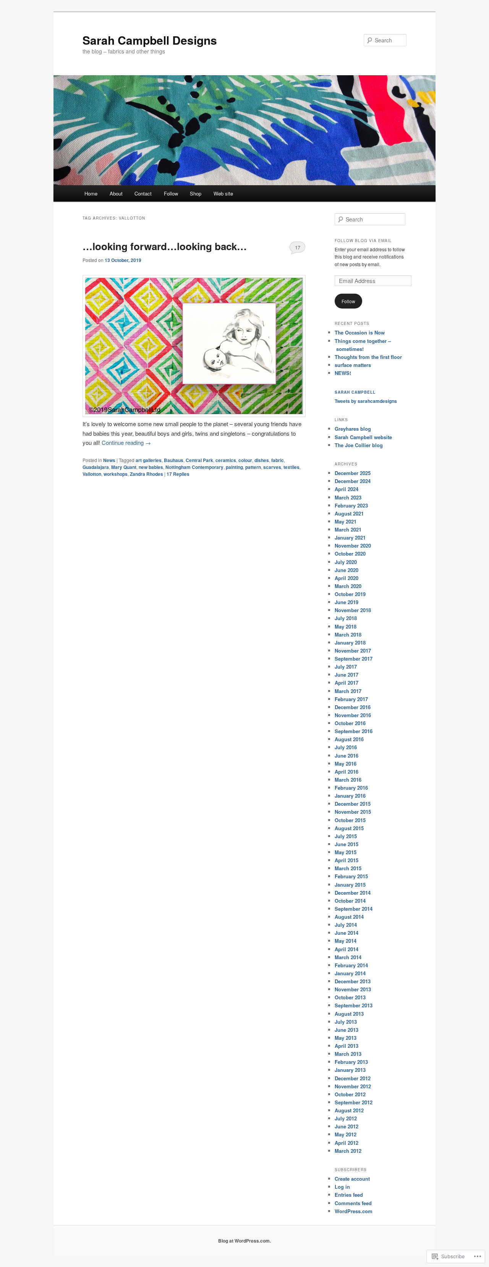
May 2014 (345, 940)
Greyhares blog (353, 428)
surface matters (353, 364)
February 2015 (351, 876)
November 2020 (353, 545)
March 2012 (348, 1150)
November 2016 (353, 715)
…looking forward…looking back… (165, 246)
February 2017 (351, 699)
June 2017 (346, 674)
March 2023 (348, 497)
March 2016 (348, 779)
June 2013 (346, 1029)
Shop (195, 193)
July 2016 (346, 747)
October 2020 (350, 553)
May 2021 (345, 521)
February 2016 (351, 787)
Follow (171, 193)
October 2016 (350, 723)
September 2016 (353, 731)
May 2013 (345, 1037)
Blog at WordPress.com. (244, 1240)
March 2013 (348, 1053)
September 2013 (353, 1005)
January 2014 (350, 973)
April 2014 (346, 949)
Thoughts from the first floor (368, 356)
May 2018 (345, 626)
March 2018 (348, 634)
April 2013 (346, 1045)
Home (90, 193)
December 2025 (353, 473)
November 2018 (353, 610)
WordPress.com (353, 1211)
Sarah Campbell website (363, 437)
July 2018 (346, 618)
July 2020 (346, 562)
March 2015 (348, 868)
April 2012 (346, 1142)
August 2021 (349, 513)
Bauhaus (173, 460)
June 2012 (346, 1126)
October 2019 (350, 594)
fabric (277, 460)
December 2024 (353, 481)
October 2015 (350, 820)
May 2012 (345, 1134)
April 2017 (346, 682)
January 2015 (350, 884)
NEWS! (343, 373)
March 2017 (348, 691)
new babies (151, 467)
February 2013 (351, 1061)
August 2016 (349, 739)
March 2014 (348, 957)
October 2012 (350, 1094)
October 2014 (350, 900)
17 (297, 247)
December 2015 (353, 803)
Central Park (199, 460)
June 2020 (346, 570)
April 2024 (346, 489)
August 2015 (349, 828)
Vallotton (92, 473)
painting (234, 467)
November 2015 (353, 811)
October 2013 (350, 997)
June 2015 (346, 844)
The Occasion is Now (360, 332)
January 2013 (350, 1069)
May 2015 (345, 852)
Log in (342, 1186)
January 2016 (350, 795)
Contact (143, 193)
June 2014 (346, 932)
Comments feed (353, 1203)
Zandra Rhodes (146, 473)
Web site (223, 193)
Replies (178, 473)
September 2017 (353, 658)
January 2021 (350, 537)
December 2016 (353, 707)
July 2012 (346, 1118)
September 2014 (353, 908)
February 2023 (351, 505)
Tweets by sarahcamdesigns (366, 401)
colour (245, 460)
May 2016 (345, 763)
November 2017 (353, 650)
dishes (261, 460)
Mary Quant (123, 467)
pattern (253, 467)
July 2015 (346, 836)
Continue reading (126, 442)
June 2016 (346, 755)
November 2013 (353, 989)
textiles (291, 467)
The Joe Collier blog (359, 445)
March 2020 (348, 586)
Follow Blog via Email (363, 240)
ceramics (225, 460)
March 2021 (348, 529)
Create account (352, 1178)
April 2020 (346, 578)
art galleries (149, 460)
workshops (116, 473)
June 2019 (346, 602)
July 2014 (346, 924)
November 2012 (353, 1086)
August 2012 (349, 1110)
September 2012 (353, 1102)
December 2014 (353, 892)
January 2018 (350, 642)
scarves (272, 467)
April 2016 (346, 771)
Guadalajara (96, 467)
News (109, 460)
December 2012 (353, 1078)
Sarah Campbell (355, 392)
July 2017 (346, 666)
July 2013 (346, 1021)
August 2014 (349, 916)
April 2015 (346, 860)
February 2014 (351, 965)
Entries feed (349, 1194)
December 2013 (353, 981)
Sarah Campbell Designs (150, 40)
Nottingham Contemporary (194, 467)
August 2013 (349, 1013)
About (116, 193)
